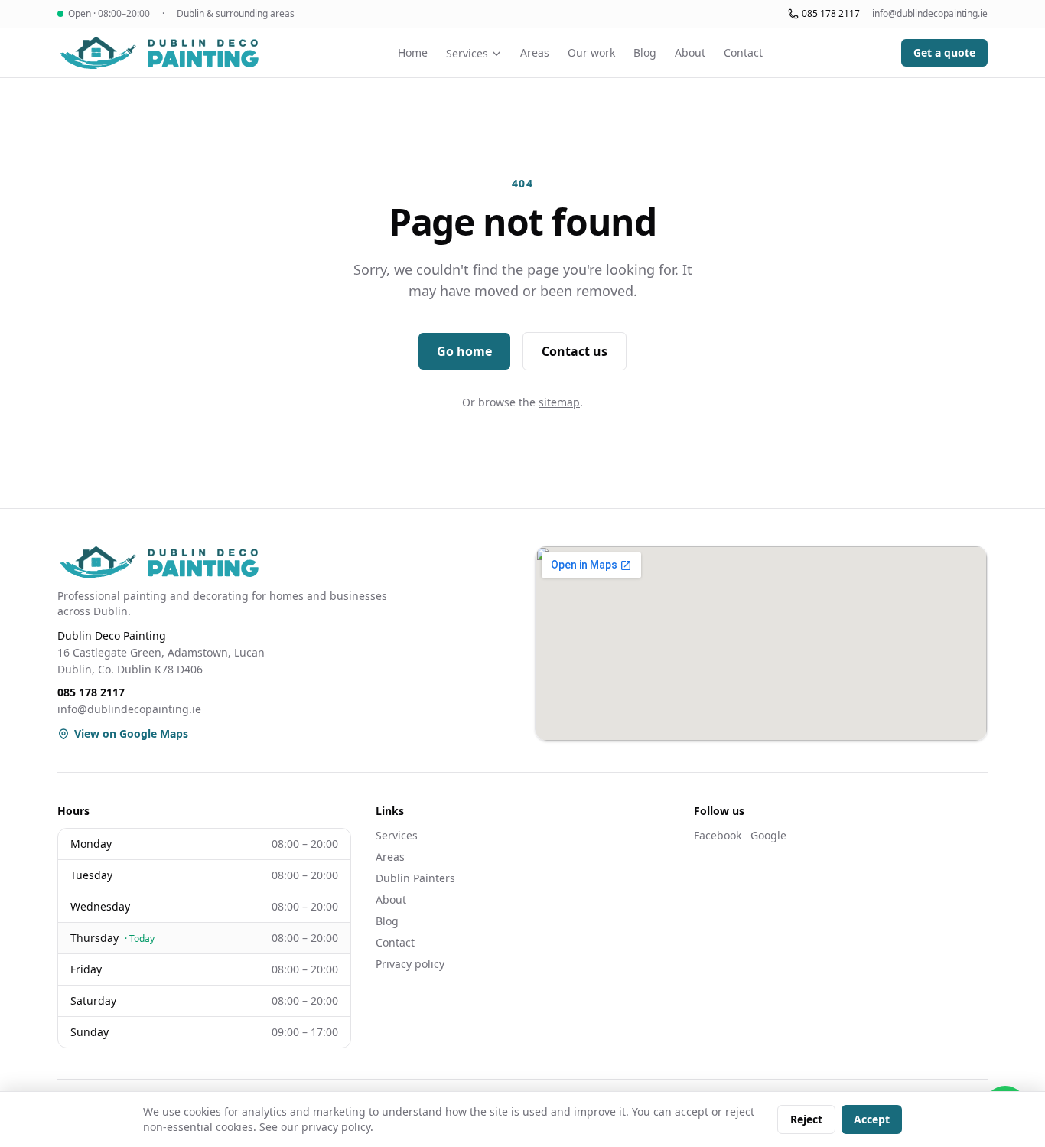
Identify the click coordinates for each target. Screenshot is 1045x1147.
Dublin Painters (415, 878)
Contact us (574, 351)
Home (413, 52)
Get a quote (944, 52)
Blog (644, 52)
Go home (464, 351)
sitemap (559, 402)
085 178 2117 (831, 14)
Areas (534, 52)
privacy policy (335, 1126)
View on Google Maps (131, 733)
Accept (872, 1119)
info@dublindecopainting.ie (930, 14)
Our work (591, 52)
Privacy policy (410, 963)
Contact (743, 52)
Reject (806, 1119)
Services (467, 53)
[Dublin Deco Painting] (158, 53)
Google (768, 835)
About (690, 52)
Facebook (717, 835)
